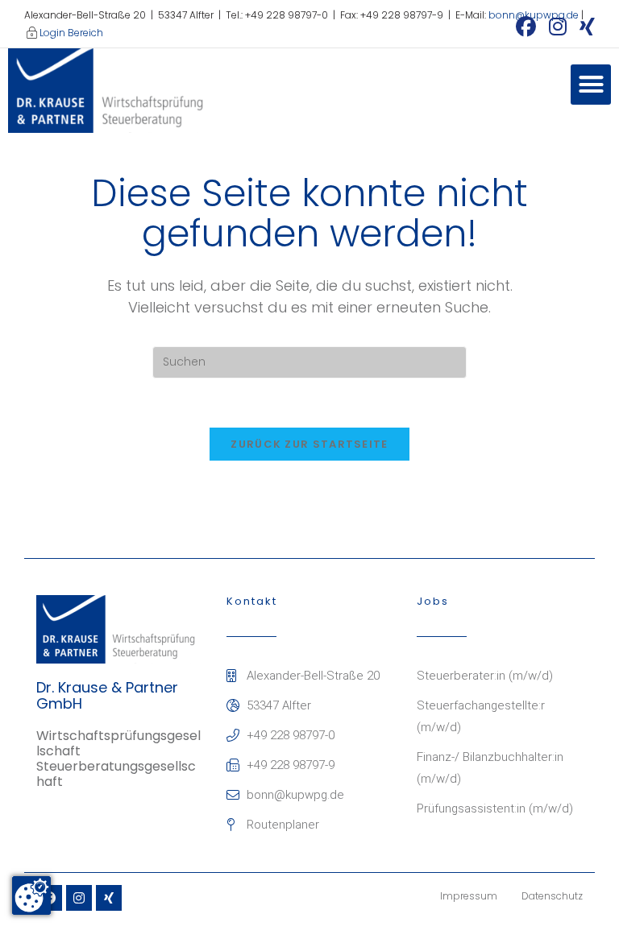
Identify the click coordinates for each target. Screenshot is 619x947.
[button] (591, 84)
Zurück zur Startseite (309, 444)
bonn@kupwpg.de (533, 15)
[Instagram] (79, 898)
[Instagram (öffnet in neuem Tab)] (557, 26)
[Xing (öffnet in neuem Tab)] (584, 26)
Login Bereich (71, 32)
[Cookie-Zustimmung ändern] (31, 895)
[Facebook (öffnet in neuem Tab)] (525, 26)
